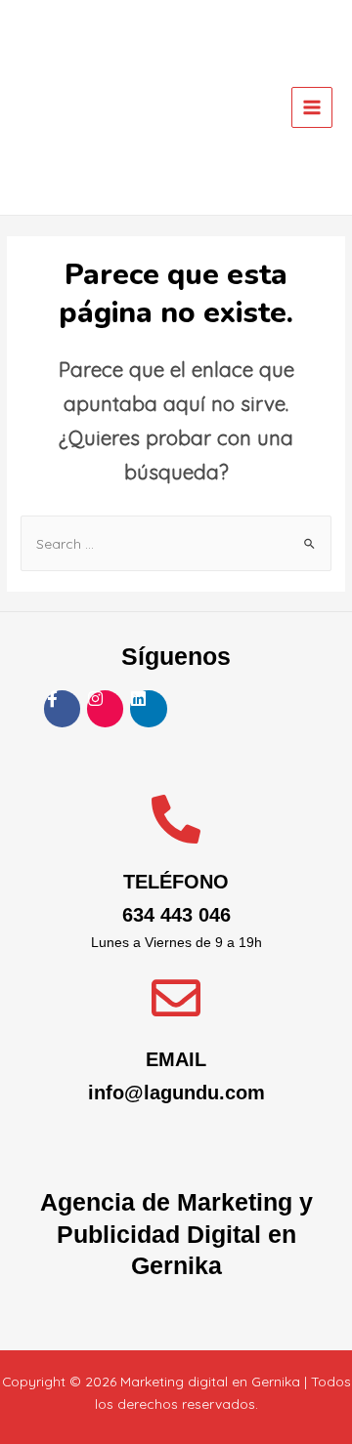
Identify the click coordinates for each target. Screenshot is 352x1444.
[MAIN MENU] (312, 108)
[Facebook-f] (62, 708)
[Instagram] (105, 708)
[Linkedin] (148, 708)
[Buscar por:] (176, 543)
